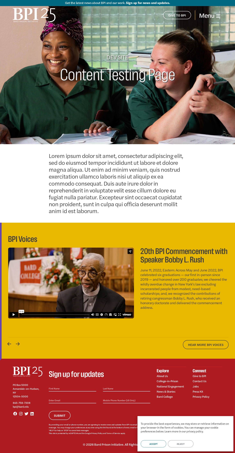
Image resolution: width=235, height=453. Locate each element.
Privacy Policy (96, 433)
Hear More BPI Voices (205, 344)
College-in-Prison (167, 381)
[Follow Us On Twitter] (26, 413)
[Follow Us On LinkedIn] (32, 413)
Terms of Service (113, 433)
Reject (180, 443)
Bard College (165, 396)
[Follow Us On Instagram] (20, 413)
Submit (59, 415)
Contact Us (199, 381)
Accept (153, 443)
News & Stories (166, 391)
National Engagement (170, 386)
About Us (162, 376)
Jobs (196, 386)
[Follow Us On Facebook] (15, 413)
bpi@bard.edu (21, 406)
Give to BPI (199, 376)
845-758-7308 (21, 403)
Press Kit (198, 391)
